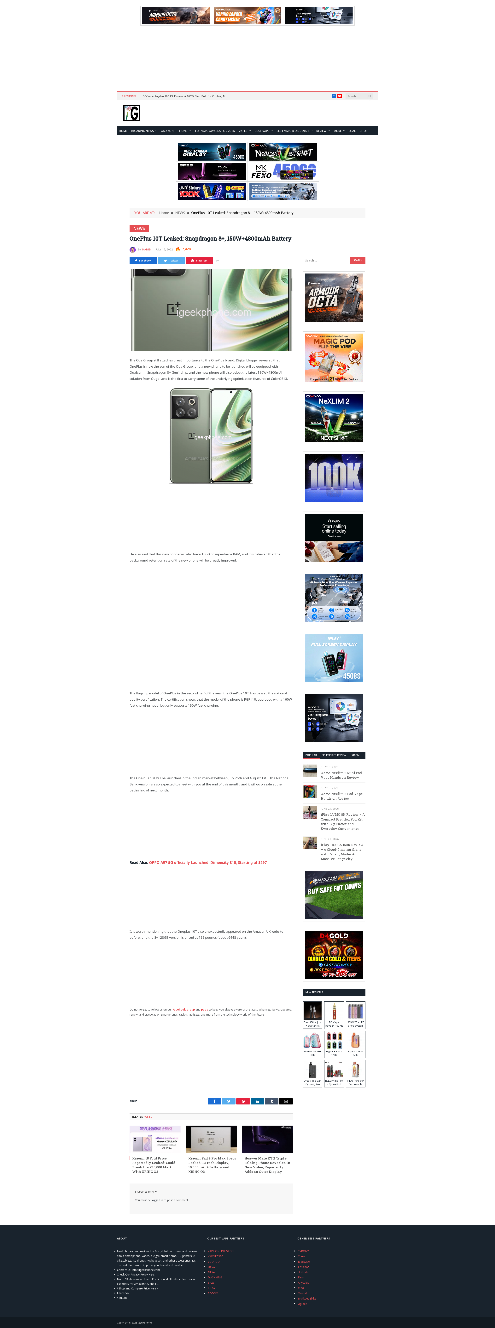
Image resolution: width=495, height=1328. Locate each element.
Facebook (123, 1293)
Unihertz (303, 1272)
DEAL (352, 131)
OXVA (211, 1267)
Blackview (304, 1261)
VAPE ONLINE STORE (221, 1251)
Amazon (167, 131)
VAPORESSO (216, 1256)
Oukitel (302, 1293)
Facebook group (183, 1009)
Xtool (301, 1288)
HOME (123, 131)
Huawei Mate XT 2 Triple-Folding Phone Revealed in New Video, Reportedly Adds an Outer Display (267, 1165)
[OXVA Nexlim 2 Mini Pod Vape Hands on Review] (310, 771)
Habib (146, 249)
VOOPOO (214, 1261)
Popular (311, 755)
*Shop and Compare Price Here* (137, 1288)
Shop (364, 131)
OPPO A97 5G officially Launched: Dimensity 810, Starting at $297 (208, 862)
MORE (338, 131)
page (204, 1009)
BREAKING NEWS (142, 131)
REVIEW (321, 131)
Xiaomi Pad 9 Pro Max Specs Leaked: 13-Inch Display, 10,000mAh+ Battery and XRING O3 (212, 1165)
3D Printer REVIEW (334, 755)
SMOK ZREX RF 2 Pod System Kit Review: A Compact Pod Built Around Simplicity (186, 96)
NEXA (211, 1272)
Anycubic (303, 1282)
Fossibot (303, 1267)
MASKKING (215, 1277)
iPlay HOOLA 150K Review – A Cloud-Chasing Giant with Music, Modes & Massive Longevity (342, 852)
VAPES (243, 131)
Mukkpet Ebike (307, 1298)
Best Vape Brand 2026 (293, 131)
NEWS (139, 228)
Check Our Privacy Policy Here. (136, 1274)
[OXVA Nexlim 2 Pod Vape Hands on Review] (310, 791)
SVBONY (303, 1251)
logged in (157, 1200)
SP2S (211, 1282)
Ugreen (302, 1304)
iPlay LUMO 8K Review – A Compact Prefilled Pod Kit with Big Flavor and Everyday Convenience (343, 821)
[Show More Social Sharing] (217, 260)
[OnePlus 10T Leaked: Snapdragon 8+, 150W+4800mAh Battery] (211, 310)
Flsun (301, 1277)
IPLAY (211, 1288)
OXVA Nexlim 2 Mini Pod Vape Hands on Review (341, 775)
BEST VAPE (262, 131)
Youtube (122, 1298)
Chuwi (302, 1256)
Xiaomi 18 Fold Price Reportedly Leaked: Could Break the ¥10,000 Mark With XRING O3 (153, 1165)
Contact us (124, 1270)
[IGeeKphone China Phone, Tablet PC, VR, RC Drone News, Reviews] (131, 113)
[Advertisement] (247, 58)
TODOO (213, 1293)
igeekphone (145, 1322)
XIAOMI (356, 755)
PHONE (182, 131)
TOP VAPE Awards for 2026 (215, 131)
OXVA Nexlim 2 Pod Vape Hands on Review (342, 796)
